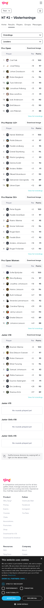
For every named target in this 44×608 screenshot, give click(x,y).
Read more (12, 575)
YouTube (25, 513)
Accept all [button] (11, 598)
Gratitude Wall (28, 501)
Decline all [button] (32, 598)
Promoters (7, 525)
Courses (6, 513)
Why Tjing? (7, 501)
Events (5, 509)
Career (24, 554)
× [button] (41, 559)
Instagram (26, 509)
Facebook (26, 505)
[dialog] (22, 582)
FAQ (5, 550)
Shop (5, 529)
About (24, 550)
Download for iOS (10, 534)
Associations (8, 521)
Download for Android (11, 538)
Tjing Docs (7, 554)
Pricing (5, 505)
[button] (22, 578)
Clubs (5, 517)
